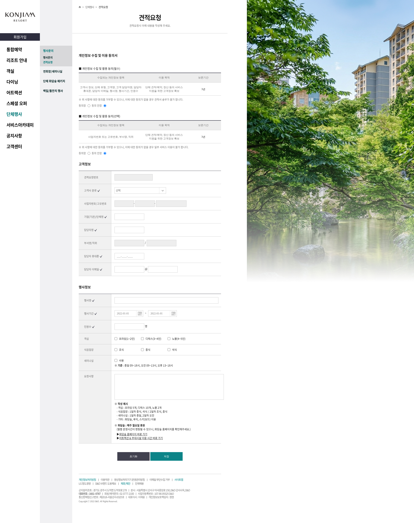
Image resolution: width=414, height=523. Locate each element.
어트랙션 (14, 92)
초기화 (133, 456)
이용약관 (105, 480)
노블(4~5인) (178, 339)
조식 (121, 350)
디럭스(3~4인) (153, 339)
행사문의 (48, 50)
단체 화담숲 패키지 (54, 81)
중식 (148, 350)
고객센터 (14, 146)
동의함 (82, 106)
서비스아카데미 (20, 125)
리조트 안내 (16, 60)
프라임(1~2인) (127, 339)
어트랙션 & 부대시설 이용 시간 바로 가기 (141, 438)
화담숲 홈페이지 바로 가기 (133, 434)
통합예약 (14, 49)
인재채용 (139, 484)
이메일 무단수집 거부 (159, 480)
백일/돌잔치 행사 (53, 91)
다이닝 (12, 82)
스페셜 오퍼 (16, 103)
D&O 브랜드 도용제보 (105, 484)
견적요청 (48, 62)
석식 (174, 350)
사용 (121, 360)
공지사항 (14, 136)
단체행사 (14, 114)
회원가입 (20, 36)
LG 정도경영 (85, 484)
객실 (10, 71)
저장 (166, 456)
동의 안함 (97, 106)
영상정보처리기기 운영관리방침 (129, 480)
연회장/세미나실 (52, 71)
